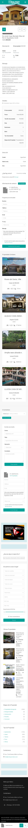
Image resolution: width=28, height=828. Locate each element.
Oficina (6, 741)
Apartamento (7, 732)
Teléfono (4, 208)
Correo (6, 430)
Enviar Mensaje (14, 510)
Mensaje (4, 228)
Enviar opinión (14, 464)
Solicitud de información (14, 246)
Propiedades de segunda (7, 33)
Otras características (15, 616)
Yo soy (4, 221)
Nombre (4, 201)
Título (5, 437)
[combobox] (14, 224)
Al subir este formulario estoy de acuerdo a (14, 241)
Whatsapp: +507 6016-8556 (13, 805)
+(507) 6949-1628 (13, 191)
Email (3, 214)
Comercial (6, 719)
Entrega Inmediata (8, 711)
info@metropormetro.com (11, 756)
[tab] (4, 29)
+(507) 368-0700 (15, 189)
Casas (6, 734)
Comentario (7, 451)
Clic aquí (16, 177)
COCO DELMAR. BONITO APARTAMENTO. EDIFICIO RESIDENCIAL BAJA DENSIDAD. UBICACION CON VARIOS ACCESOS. (20, 684)
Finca (5, 739)
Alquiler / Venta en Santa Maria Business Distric (20, 666)
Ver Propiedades (22, 183)
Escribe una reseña (6, 417)
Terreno (6, 736)
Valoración (7, 444)
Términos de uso (8, 242)
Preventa (6, 716)
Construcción (7, 714)
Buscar (14, 620)
